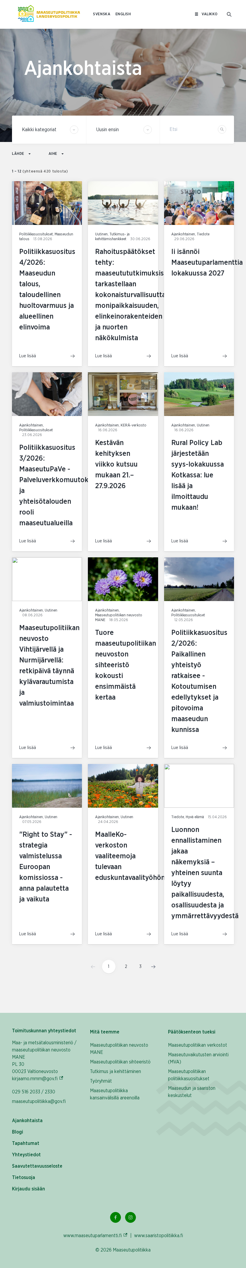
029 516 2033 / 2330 (33, 1092)
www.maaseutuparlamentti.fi (95, 1235)
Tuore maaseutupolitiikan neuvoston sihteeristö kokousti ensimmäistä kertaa (125, 665)
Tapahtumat (25, 1143)
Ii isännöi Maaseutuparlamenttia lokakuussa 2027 (207, 262)
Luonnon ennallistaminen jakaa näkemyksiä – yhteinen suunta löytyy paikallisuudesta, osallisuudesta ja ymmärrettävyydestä (204, 873)
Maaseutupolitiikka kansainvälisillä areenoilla (115, 1094)
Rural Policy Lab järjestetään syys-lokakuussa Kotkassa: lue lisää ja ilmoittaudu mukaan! (197, 475)
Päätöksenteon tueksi (191, 1032)
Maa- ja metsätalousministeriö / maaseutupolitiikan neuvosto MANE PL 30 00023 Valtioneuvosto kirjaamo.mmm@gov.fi (45, 1060)
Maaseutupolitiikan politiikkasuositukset (188, 1075)
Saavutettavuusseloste (37, 1166)
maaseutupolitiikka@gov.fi (39, 1101)
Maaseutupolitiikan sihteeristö (120, 1062)
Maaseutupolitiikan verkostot (197, 1045)
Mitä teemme (104, 1032)
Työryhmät (101, 1081)
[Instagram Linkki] (130, 1217)
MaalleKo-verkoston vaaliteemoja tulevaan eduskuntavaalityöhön (130, 856)
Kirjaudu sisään (28, 1189)
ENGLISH (123, 14)
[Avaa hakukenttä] (229, 14)
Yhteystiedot (26, 1154)
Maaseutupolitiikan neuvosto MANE (119, 1049)
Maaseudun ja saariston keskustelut (191, 1092)
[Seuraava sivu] (151, 967)
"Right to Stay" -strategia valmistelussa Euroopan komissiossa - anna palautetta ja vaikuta (45, 867)
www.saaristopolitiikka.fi (158, 1235)
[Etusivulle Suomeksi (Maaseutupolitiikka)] (49, 14)
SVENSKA (101, 14)
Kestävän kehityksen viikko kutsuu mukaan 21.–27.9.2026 (116, 464)
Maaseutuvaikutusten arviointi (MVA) (198, 1058)
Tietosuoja (23, 1177)
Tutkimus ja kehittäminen (115, 1071)
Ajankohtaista (27, 1120)
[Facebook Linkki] (115, 1217)
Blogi (17, 1132)
